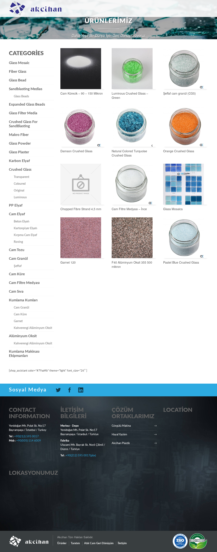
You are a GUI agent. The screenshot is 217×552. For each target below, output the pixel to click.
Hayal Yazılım (119, 434)
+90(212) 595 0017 (26, 436)
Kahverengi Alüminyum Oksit (33, 328)
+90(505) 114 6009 (28, 440)
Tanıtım (75, 543)
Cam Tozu (16, 250)
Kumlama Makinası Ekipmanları (24, 354)
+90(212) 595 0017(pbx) (81, 455)
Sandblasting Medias (25, 89)
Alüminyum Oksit (23, 336)
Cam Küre (17, 274)
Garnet (18, 321)
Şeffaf (18, 266)
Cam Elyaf (17, 214)
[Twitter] (60, 390)
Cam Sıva (16, 291)
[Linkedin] (82, 390)
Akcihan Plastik (121, 443)
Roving (18, 241)
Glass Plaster (19, 152)
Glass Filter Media (23, 113)
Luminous (20, 197)
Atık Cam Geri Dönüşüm (99, 543)
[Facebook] (71, 390)
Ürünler (62, 543)
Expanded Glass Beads (27, 104)
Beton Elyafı (21, 221)
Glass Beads (21, 96)
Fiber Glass (17, 71)
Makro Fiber (19, 135)
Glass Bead (17, 80)
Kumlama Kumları (23, 300)
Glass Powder (20, 143)
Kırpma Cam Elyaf (25, 235)
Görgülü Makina (121, 426)
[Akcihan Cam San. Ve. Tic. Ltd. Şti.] (31, 539)
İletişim (122, 543)
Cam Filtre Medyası (24, 283)
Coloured (20, 183)
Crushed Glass (20, 169)
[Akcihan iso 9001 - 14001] (190, 541)
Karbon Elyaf (19, 161)
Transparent (21, 177)
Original (19, 190)
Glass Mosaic (19, 63)
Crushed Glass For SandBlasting (23, 124)
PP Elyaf (15, 205)
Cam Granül (18, 258)
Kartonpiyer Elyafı (25, 228)
